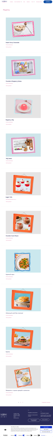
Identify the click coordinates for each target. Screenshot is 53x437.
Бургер (8, 351)
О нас (32, 1)
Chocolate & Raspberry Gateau (14, 81)
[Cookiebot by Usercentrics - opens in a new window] (5, 435)
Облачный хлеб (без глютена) (14, 313)
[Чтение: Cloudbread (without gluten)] (23, 299)
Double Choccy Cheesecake (12, 42)
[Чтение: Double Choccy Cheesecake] (23, 29)
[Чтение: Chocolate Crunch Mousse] (23, 222)
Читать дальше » (9, 46)
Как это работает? (17, 1)
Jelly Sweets (9, 158)
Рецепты (28, 1)
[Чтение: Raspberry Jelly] (23, 106)
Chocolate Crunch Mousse (12, 235)
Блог (24, 1)
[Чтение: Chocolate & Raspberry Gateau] (23, 67)
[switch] (24, 435)
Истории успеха (39, 1)
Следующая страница (46, 402)
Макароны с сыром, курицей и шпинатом (17, 390)
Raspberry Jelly (10, 120)
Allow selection (46, 429)
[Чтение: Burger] (23, 338)
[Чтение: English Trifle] (23, 183)
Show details (43, 435)
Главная (11, 1)
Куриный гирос (10, 274)
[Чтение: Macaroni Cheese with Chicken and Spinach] (23, 376)
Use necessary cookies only (46, 431)
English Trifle (9, 197)
